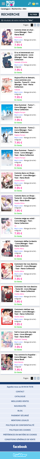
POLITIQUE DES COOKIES (20, 430)
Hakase (17, 90)
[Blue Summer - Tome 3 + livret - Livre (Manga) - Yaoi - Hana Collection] (7, 158)
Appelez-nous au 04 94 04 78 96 (20, 387)
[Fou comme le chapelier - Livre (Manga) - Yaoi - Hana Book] (7, 362)
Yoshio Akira (19, 248)
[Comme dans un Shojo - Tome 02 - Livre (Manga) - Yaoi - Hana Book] (7, 203)
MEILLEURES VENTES (20, 401)
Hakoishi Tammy (20, 339)
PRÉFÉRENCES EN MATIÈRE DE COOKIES (20, 434)
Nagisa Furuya (19, 112)
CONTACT (20, 391)
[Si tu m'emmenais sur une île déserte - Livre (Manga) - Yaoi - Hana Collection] (7, 60)
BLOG (20, 410)
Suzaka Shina (19, 180)
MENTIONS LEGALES (20, 420)
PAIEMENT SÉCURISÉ (20, 415)
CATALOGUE (20, 396)
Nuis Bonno (18, 362)
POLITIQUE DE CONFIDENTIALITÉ (20, 425)
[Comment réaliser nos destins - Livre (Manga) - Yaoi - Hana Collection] (7, 317)
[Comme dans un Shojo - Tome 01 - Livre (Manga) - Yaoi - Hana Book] (7, 180)
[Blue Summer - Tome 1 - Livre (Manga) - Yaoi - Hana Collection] (7, 112)
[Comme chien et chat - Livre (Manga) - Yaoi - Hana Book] (7, 37)
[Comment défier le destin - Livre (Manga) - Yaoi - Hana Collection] (7, 249)
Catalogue (5, 9)
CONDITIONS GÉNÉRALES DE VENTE (20, 439)
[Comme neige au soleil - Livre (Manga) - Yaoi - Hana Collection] (7, 226)
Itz (15, 226)
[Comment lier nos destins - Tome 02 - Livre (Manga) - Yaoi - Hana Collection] (7, 294)
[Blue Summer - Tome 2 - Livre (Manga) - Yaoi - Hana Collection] (7, 135)
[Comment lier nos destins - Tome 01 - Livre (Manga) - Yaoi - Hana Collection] (7, 271)
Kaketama (18, 37)
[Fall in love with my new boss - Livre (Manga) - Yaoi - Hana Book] (7, 339)
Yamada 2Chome (20, 62)
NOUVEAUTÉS (20, 406)
